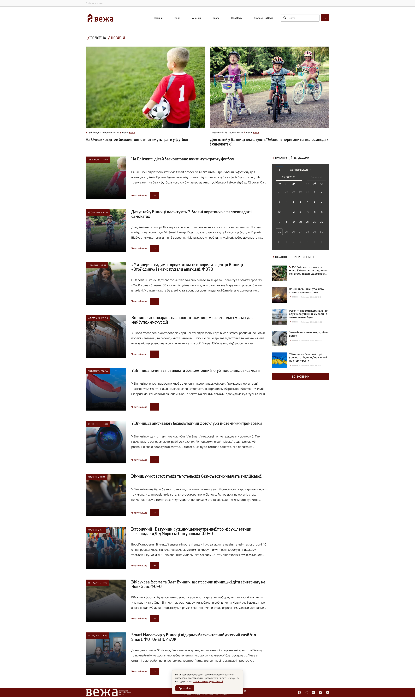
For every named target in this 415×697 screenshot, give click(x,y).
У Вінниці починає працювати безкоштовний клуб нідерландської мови (195, 370)
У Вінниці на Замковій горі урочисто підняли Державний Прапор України (308, 357)
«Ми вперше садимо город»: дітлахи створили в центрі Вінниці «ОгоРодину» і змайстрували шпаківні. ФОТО (187, 267)
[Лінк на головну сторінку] (100, 17)
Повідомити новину (94, 3)
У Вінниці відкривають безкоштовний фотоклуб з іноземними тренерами (196, 423)
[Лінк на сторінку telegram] (313, 692)
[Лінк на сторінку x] (320, 692)
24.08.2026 (289, 177)
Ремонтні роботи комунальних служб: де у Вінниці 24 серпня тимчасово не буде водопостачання (308, 315)
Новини (158, 17)
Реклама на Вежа (263, 17)
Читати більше (139, 195)
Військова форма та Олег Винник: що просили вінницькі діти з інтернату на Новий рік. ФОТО (198, 584)
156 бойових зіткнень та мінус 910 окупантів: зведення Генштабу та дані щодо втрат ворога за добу (308, 270)
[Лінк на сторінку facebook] (299, 692)
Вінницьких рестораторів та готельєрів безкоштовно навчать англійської (196, 476)
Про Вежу (236, 17)
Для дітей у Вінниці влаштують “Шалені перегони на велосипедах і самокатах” (269, 141)
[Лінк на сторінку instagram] (306, 692)
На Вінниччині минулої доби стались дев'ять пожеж (307, 290)
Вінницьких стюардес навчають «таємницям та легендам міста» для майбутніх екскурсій (192, 320)
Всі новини (300, 376)
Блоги (216, 17)
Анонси (196, 17)
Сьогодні (316, 177)
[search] (325, 17)
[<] (279, 169)
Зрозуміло (185, 688)
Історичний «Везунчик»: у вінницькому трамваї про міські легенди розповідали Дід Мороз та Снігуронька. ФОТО (191, 531)
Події (177, 17)
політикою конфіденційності (208, 681)
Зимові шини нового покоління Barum (308, 334)
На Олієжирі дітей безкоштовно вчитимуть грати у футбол (137, 139)
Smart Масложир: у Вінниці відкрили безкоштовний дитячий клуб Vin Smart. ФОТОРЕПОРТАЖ (193, 637)
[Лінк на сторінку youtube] (327, 692)
